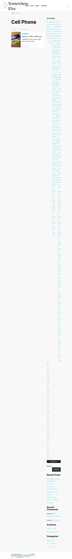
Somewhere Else (25, 554)
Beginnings (50, 540)
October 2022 (51, 529)
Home (27, 5)
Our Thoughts (51, 543)
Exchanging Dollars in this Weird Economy (53, 481)
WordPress (25, 557)
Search (49, 466)
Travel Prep (25, 33)
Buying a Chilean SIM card (32, 36)
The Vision (50, 503)
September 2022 (52, 532)
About (37, 5)
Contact (44, 5)
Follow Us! (54, 461)
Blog (31, 5)
